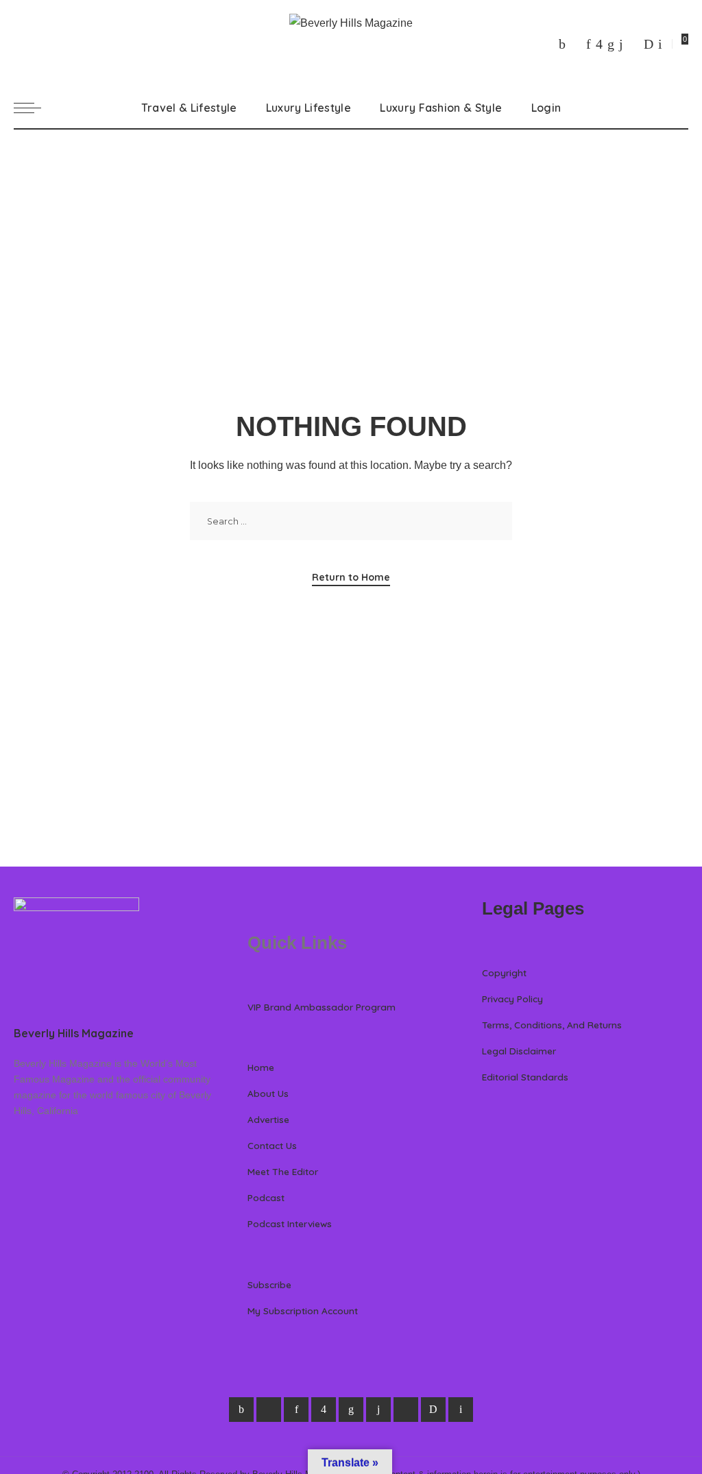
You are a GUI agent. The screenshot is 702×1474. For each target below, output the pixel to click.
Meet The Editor (282, 1171)
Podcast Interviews (289, 1223)
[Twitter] (575, 44)
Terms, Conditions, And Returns (552, 1024)
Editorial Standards (525, 1077)
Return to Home (351, 577)
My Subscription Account (302, 1310)
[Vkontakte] (660, 44)
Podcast (266, 1197)
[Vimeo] (648, 44)
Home (260, 1067)
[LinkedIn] (610, 44)
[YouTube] (633, 44)
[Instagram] (599, 44)
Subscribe (269, 1284)
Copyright (504, 972)
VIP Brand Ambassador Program (321, 1007)
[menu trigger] (34, 107)
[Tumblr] (621, 44)
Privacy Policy (512, 998)
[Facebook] (562, 44)
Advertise (268, 1119)
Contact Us (272, 1145)
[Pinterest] (588, 44)
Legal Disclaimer (519, 1050)
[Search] (680, 107)
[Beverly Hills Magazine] (351, 43)
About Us (268, 1093)
